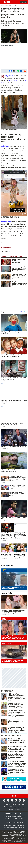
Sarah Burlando (13, 80)
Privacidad (16, 825)
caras (14, 619)
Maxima (21, 818)
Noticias (14, 804)
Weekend (13, 807)
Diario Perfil (6, 804)
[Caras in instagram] (4, 800)
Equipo (22, 825)
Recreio (15, 818)
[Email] (25, 71)
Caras (15, 813)
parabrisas (14, 643)
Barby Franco (9, 76)
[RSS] (20, 800)
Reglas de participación (11, 828)
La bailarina (5, 146)
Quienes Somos (18, 823)
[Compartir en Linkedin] (21, 71)
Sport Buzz (8, 818)
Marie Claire (21, 804)
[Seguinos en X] (12, 800)
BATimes (17, 809)
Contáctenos (7, 825)
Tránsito (21, 828)
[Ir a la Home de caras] (7, 3)
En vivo (24, 2)
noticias (14, 570)
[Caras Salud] (14, 781)
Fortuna (6, 807)
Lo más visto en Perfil (11, 735)
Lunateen (10, 809)
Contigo (21, 813)
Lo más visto (7, 690)
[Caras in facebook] (8, 800)
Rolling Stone (21, 816)
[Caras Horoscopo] (14, 788)
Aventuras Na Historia (9, 816)
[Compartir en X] (14, 71)
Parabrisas (21, 807)
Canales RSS (8, 823)
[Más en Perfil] (10, 566)
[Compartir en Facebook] (10, 71)
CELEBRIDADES (4, 5)
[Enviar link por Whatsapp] (17, 71)
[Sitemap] (24, 800)
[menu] (2, 2)
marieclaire (14, 593)
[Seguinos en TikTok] (16, 800)
